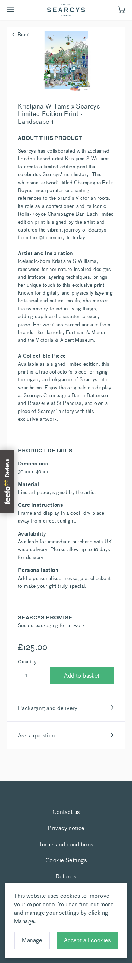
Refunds (66, 875)
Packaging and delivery (48, 707)
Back (23, 34)
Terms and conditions (66, 843)
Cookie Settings (66, 859)
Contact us (66, 811)
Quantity (27, 662)
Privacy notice (66, 827)
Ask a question (36, 735)
